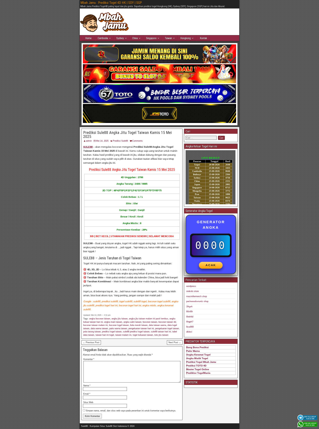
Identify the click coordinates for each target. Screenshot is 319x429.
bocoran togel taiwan (119, 325)
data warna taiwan (99, 328)
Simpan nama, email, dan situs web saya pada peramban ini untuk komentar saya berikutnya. (131, 410)
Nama (86, 385)
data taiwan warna (157, 325)
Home (88, 38)
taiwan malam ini (123, 335)
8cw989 (190, 327)
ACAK (211, 265)
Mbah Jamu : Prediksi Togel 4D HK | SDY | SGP (111, 3)
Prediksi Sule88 (120, 141)
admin (89, 141)
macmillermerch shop (196, 296)
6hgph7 (189, 321)
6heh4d (189, 316)
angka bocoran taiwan (99, 318)
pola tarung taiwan (92, 331)
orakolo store (192, 291)
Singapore (151, 38)
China (135, 38)
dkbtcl (189, 332)
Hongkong (185, 38)
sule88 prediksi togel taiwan (136, 331)
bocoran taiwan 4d (167, 322)
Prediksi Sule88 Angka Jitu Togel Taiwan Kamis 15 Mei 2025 (127, 134)
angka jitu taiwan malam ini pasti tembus (148, 318)
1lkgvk (189, 306)
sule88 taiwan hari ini (161, 331)
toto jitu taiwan (161, 335)
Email (86, 394)
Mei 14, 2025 (102, 141)
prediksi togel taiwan (112, 331)
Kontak (203, 38)
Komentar (88, 359)
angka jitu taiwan (119, 318)
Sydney (120, 38)
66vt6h (189, 311)
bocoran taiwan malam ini (95, 325)
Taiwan (168, 38)
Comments (137, 141)
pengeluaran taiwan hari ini (141, 328)
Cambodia (103, 38)
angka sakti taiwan (132, 322)
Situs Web (88, 402)
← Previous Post (91, 342)
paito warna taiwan (118, 328)
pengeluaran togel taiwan (167, 328)
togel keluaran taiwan (143, 335)
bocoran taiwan (150, 322)
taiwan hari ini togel (105, 335)
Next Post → (174, 342)
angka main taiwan (113, 322)
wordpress (191, 286)
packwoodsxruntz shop (197, 301)
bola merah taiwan (139, 325)
